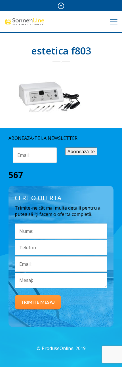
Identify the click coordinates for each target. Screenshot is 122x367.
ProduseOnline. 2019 (64, 348)
